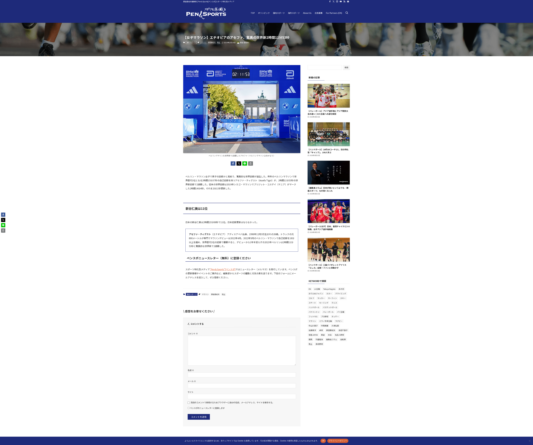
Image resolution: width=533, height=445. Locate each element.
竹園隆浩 (319, 339)
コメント (193, 333)
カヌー (329, 293)
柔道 (323, 335)
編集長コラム (331, 339)
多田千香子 (343, 330)
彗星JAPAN (313, 335)
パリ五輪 (340, 312)
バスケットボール (330, 307)
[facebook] (330, 1)
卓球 (321, 330)
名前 (191, 370)
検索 (346, 67)
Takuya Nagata (329, 289)
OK (323, 441)
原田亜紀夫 (212, 42)
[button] (233, 163)
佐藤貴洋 (312, 330)
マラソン (203, 42)
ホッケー (335, 316)
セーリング (323, 302)
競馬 (310, 339)
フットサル (313, 316)
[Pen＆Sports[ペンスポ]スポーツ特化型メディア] (206, 13)
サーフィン (332, 298)
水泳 (330, 335)
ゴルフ (311, 298)
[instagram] (337, 1)
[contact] (348, 1)
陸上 (218, 42)
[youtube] (341, 1)
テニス (334, 302)
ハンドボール (314, 307)
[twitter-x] (333, 1)
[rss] (344, 1)
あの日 (341, 289)
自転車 (343, 339)
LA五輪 (317, 289)
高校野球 (319, 344)
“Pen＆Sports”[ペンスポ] (223, 269)
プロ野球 (324, 316)
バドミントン (314, 312)
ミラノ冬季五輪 (325, 321)
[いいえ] (529, 440)
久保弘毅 (335, 325)
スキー (343, 298)
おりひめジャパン (316, 293)
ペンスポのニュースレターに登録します (207, 407)
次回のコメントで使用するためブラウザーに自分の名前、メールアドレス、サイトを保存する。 (232, 402)
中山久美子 (313, 325)
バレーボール (328, 312)
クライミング (340, 293)
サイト (190, 392)
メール (192, 381)
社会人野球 (339, 335)
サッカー (321, 298)
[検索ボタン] (347, 13)
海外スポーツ (191, 42)
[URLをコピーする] (250, 163)
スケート (312, 302)
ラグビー (338, 321)
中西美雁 (324, 325)
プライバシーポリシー (338, 441)
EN (310, 289)
